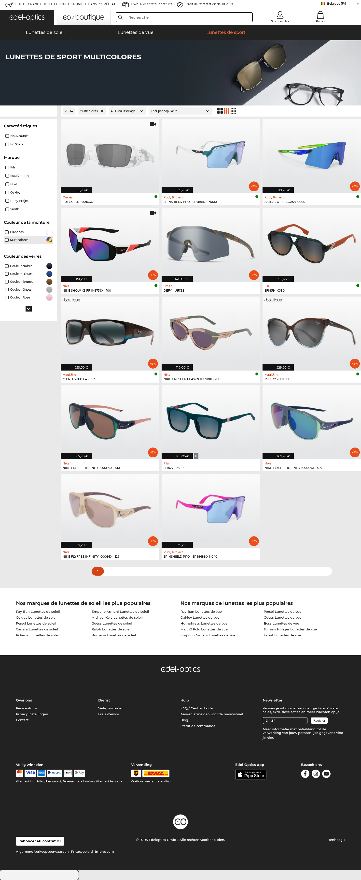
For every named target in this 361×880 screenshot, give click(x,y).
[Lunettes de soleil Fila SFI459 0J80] (312, 242)
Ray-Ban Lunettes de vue (201, 611)
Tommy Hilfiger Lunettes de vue (290, 629)
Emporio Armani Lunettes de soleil (120, 611)
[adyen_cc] (19, 773)
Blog (184, 720)
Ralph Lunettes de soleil (111, 629)
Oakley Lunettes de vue (199, 617)
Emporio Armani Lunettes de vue (207, 635)
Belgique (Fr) (336, 3)
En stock (16, 144)
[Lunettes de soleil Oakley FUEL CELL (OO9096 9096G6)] (110, 153)
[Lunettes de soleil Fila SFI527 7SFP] (211, 419)
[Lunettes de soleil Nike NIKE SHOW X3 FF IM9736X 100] (110, 242)
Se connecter (280, 21)
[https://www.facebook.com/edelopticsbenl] (305, 775)
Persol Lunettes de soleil (36, 623)
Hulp (184, 700)
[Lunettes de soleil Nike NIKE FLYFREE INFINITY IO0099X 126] (110, 508)
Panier (320, 21)
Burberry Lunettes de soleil (114, 635)
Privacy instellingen (32, 714)
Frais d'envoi (108, 714)
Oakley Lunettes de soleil (36, 617)
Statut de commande (197, 726)
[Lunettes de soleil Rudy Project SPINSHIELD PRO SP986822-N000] (211, 153)
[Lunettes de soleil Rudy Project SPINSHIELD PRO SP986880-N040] (211, 508)
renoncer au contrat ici (40, 841)
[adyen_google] (79, 773)
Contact (22, 720)
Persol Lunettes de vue (282, 611)
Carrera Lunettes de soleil (37, 629)
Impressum (104, 851)
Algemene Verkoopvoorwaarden (42, 851)
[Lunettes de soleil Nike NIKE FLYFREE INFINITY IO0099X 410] (110, 419)
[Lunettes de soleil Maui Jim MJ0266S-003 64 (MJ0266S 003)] (110, 331)
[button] (27, 17)
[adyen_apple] (68, 773)
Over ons (24, 700)
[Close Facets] (28, 111)
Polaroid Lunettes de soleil (38, 635)
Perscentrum (26, 708)
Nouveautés (19, 136)
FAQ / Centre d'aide (196, 708)
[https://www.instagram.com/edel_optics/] (316, 775)
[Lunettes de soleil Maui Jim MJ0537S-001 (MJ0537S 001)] (312, 331)
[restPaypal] (54, 773)
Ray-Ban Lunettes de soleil (38, 611)
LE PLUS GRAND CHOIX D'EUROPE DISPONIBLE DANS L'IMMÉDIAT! (65, 4)
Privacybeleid (82, 851)
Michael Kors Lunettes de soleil (117, 617)
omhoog (336, 840)
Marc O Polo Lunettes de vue (204, 629)
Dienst (104, 700)
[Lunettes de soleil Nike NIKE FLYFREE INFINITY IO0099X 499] (312, 419)
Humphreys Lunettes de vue (203, 623)
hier (270, 738)
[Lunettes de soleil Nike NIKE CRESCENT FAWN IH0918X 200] (211, 331)
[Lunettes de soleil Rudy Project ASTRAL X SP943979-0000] (312, 153)
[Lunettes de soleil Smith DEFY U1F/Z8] (211, 242)
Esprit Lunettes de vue (282, 635)
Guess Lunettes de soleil (112, 623)
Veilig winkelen (111, 708)
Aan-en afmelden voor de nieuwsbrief (211, 714)
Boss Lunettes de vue (281, 623)
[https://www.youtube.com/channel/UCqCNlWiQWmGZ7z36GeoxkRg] (326, 775)
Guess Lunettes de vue (282, 617)
